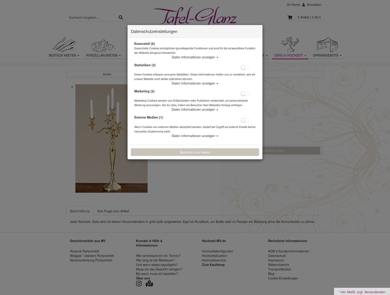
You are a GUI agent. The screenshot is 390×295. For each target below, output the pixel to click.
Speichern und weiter (195, 152)
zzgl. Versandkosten (371, 292)
